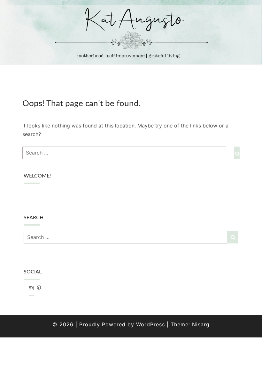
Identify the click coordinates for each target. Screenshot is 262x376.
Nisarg (201, 324)
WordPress (150, 324)
